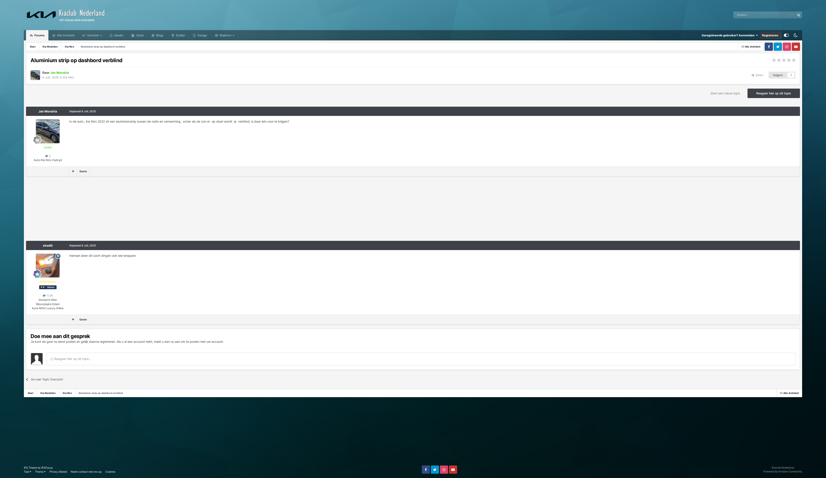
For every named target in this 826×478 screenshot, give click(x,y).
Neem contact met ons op (86, 471)
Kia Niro (68, 77)
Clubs (139, 35)
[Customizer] (786, 35)
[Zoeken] (798, 15)
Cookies (110, 471)
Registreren (770, 35)
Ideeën (118, 35)
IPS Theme (30, 467)
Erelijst (180, 35)
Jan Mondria (48, 111)
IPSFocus (47, 467)
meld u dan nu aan (167, 341)
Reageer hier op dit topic (773, 93)
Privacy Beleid (58, 471)
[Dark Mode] (795, 35)
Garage (202, 35)
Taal (27, 471)
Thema (39, 471)
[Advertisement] (104, 211)
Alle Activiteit (65, 35)
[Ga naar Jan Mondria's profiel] (35, 75)
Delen (758, 75)
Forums (39, 35)
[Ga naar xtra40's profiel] (48, 265)
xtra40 (48, 245)
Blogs (159, 35)
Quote (83, 171)
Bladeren (225, 35)
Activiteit (92, 35)
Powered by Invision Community (782, 471)
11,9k (49, 295)
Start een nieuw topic (725, 93)
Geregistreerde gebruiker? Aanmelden (729, 35)
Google (785, 15)
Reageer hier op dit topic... (73, 359)
